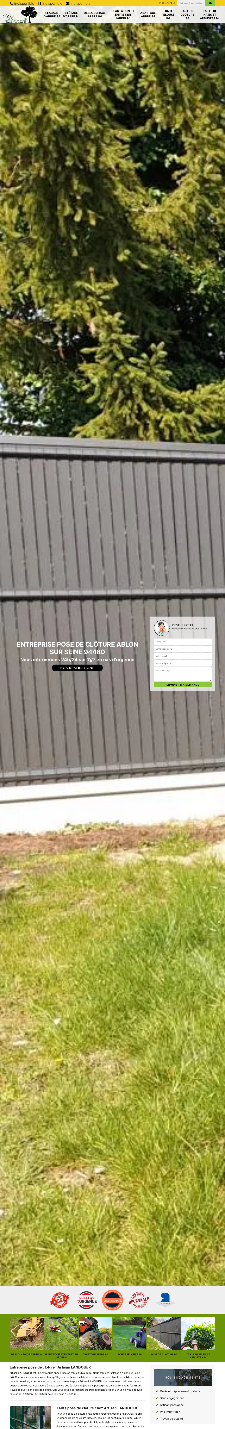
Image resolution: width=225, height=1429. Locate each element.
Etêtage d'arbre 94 (71, 14)
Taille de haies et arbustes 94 (210, 14)
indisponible (23, 3)
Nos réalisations (77, 668)
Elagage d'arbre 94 (52, 14)
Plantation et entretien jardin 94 (123, 14)
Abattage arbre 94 (148, 14)
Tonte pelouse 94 (168, 14)
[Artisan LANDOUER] (20, 14)
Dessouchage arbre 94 (95, 14)
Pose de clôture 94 (187, 14)
